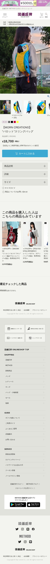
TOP (4, 22)
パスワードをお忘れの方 (14, 465)
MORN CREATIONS (15, 22)
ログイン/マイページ (12, 460)
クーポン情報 (10, 470)
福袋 (7, 403)
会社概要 (26, 310)
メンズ (7, 376)
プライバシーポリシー (39, 310)
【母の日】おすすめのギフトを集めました (21, 24)
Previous (3, 60)
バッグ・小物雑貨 (11, 392)
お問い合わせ (10, 440)
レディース (9, 382)
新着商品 (8, 371)
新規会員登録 (10, 454)
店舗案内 (8, 434)
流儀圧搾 (8, 360)
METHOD (8, 365)
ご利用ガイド (10, 423)
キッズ (7, 387)
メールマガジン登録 (12, 476)
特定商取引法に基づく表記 (12, 310)
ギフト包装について (12, 418)
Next (46, 60)
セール (7, 398)
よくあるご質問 (11, 429)
